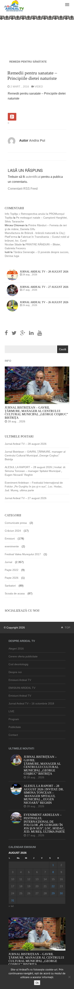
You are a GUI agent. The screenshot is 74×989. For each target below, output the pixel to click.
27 (37, 893)
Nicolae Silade (13, 244)
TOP (67, 627)
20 (37, 886)
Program (14, 719)
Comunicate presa (16, 522)
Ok (37, 982)
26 (28, 893)
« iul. (11, 905)
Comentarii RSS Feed (23, 188)
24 (12, 893)
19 (28, 886)
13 (37, 879)
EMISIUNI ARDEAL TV (22, 687)
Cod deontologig (18, 664)
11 (20, 879)
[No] (69, 977)
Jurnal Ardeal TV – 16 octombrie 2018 (31, 703)
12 (28, 879)
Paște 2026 (11, 577)
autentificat (33, 176)
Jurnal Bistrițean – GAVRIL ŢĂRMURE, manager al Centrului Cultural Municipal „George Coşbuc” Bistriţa (35, 455)
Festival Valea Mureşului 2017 (23, 554)
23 (61, 886)
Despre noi (15, 672)
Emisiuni (10, 538)
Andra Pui (37, 140)
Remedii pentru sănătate (28, 61)
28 (45, 893)
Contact (13, 734)
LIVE (11, 711)
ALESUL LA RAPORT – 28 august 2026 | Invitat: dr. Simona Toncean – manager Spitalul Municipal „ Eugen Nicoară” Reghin (35, 471)
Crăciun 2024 (13, 530)
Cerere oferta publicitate (23, 656)
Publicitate (15, 727)
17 (12, 886)
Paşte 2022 (11, 569)
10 (12, 879)
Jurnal (8, 562)
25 (20, 893)
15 (53, 879)
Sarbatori (10, 585)
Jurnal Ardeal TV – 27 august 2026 (25, 498)
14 (45, 879)
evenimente (12, 546)
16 (61, 879)
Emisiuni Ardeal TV (20, 679)
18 (20, 886)
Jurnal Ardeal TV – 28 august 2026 (25, 443)
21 (45, 886)
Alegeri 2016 (16, 648)
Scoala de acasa (15, 593)
